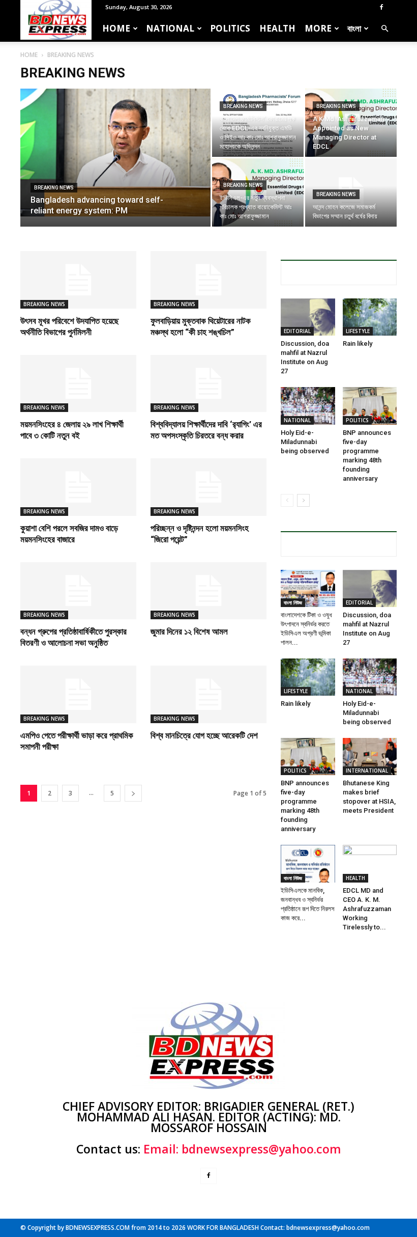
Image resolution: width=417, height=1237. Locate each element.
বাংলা (354, 28)
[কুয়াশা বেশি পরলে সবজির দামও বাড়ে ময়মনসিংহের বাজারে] (78, 487)
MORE (318, 28)
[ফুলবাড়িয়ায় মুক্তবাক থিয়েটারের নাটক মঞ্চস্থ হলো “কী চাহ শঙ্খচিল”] (208, 280)
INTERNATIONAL (367, 770)
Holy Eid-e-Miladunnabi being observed (305, 442)
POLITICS (230, 28)
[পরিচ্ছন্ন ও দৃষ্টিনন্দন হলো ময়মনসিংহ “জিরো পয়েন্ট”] (208, 487)
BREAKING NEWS (54, 187)
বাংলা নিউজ (293, 602)
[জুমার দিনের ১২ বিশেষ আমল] (208, 591)
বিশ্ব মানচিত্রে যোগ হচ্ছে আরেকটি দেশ (204, 735)
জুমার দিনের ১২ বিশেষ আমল (189, 631)
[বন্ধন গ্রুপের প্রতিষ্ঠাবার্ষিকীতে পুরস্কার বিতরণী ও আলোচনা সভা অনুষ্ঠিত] (78, 591)
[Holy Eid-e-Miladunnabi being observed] (308, 405)
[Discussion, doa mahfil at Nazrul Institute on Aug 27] (308, 317)
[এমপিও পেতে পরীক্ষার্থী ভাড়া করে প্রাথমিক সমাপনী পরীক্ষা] (78, 694)
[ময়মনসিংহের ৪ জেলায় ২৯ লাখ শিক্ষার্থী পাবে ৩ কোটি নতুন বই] (78, 384)
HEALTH (277, 28)
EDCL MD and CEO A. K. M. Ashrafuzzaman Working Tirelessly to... (367, 909)
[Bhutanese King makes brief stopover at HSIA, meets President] (370, 756)
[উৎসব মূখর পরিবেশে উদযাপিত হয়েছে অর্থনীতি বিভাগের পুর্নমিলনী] (78, 280)
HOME (116, 28)
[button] (384, 28)
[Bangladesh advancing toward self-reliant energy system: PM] (115, 152)
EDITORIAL (297, 331)
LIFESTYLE (358, 331)
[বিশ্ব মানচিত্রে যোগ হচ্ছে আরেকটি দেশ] (208, 694)
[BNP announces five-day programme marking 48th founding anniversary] (370, 405)
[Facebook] (381, 7)
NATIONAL (170, 28)
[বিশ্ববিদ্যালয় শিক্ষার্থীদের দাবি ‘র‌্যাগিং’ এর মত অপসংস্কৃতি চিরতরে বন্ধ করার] (208, 384)
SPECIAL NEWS (339, 272)
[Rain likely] (370, 317)
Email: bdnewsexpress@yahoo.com (242, 1149)
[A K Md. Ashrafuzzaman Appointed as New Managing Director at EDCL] (351, 123)
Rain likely (357, 343)
